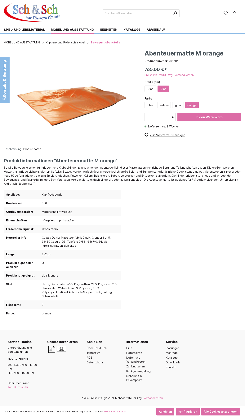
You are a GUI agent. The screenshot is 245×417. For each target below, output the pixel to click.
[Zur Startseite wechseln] (32, 12)
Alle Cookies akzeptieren (221, 411)
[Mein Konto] (234, 13)
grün (178, 105)
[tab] (12, 148)
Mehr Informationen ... (116, 411)
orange (192, 105)
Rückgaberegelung (138, 371)
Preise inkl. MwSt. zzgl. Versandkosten (169, 75)
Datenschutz (95, 362)
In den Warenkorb (209, 117)
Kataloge (172, 357)
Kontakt (171, 367)
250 (150, 88)
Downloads (173, 362)
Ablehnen (165, 411)
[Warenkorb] (240, 11)
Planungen (172, 348)
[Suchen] (175, 13)
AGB (89, 357)
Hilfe (129, 348)
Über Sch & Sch (97, 348)
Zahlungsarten (135, 366)
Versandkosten (153, 398)
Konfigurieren (187, 411)
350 (163, 88)
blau (150, 105)
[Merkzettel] (225, 13)
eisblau (164, 105)
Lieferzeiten (134, 352)
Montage (172, 352)
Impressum (93, 352)
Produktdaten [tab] (32, 149)
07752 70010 (18, 359)
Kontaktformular (18, 387)
